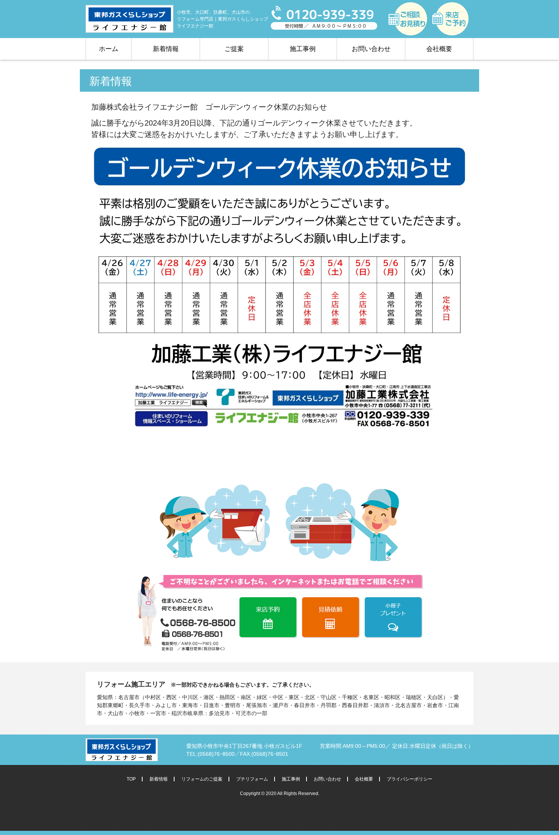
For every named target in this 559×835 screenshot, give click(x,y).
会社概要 (439, 49)
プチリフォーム (252, 779)
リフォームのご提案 (201, 779)
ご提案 (234, 49)
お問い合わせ (371, 49)
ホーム (108, 49)
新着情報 (166, 49)
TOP (131, 779)
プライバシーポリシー (409, 779)
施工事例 (303, 49)
